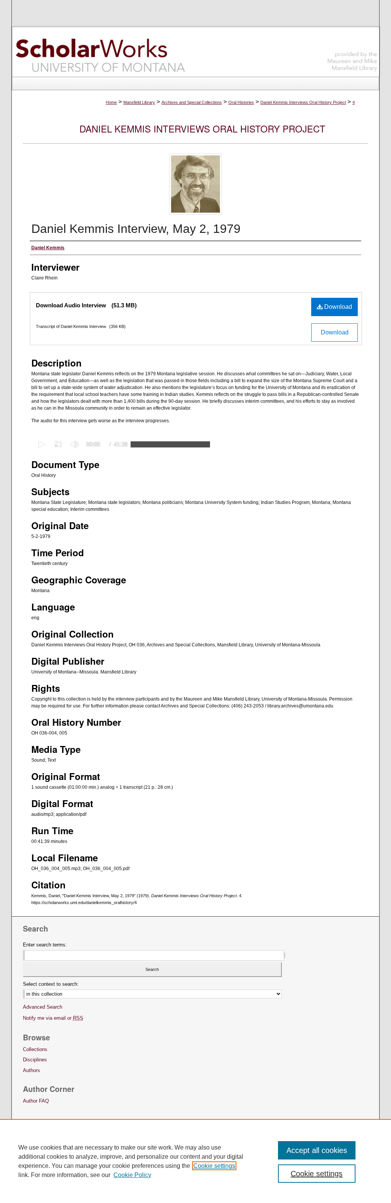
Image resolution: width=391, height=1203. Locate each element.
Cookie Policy (132, 1175)
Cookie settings (214, 1166)
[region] (195, 1161)
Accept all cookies (316, 1150)
